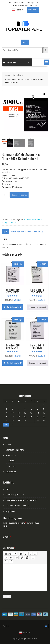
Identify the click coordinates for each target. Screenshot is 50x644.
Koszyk (11, 460)
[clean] (35, 554)
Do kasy (11, 466)
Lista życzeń (11, 471)
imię (5, 526)
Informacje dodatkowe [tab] (20, 231)
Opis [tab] (5, 231)
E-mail (7, 537)
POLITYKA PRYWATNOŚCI (17, 505)
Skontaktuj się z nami (15, 450)
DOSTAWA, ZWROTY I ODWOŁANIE (21, 500)
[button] (46, 62)
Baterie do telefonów (33, 219)
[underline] (30, 554)
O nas (8, 444)
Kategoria (11, 62)
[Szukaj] (45, 50)
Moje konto (32, 9)
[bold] (21, 554)
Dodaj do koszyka (19, 195)
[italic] (26, 554)
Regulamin (10, 511)
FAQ (7, 489)
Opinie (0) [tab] (38, 231)
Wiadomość (9, 548)
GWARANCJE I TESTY (15, 494)
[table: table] (33, 557)
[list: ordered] (6, 557)
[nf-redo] (11, 561)
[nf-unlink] (27, 557)
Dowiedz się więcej (37, 307)
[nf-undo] (6, 561)
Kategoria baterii (9, 222)
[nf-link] (22, 557)
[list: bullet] (11, 557)
